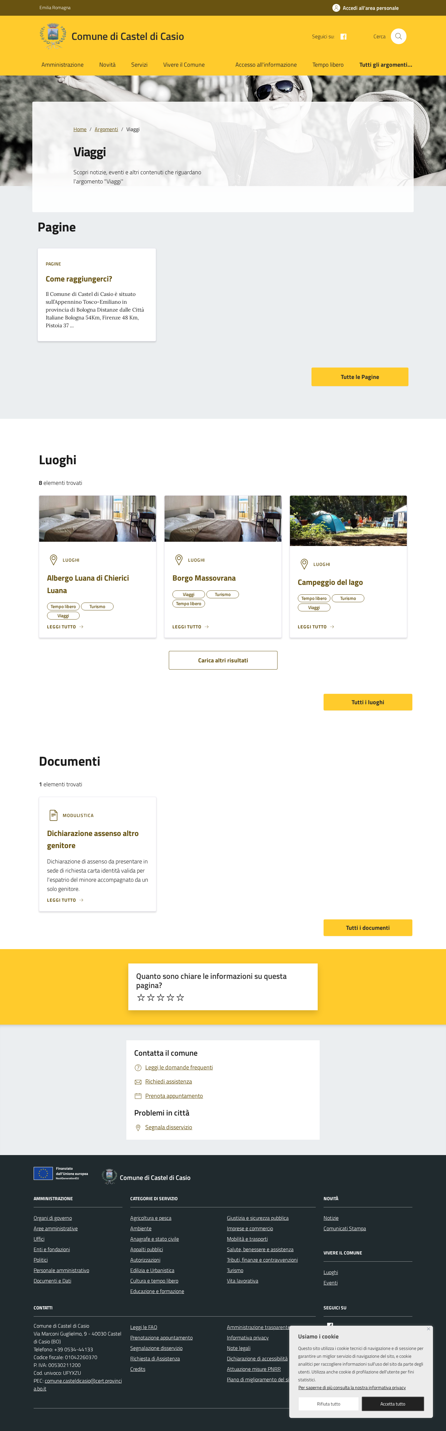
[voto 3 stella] (161, 997)
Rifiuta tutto (328, 1403)
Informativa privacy (248, 1337)
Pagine (53, 263)
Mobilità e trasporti (247, 1239)
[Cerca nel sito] (398, 36)
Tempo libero (328, 64)
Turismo (235, 1270)
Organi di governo (53, 1218)
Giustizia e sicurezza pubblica (258, 1218)
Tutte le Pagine (360, 376)
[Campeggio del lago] (348, 520)
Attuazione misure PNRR (254, 1369)
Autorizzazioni (145, 1260)
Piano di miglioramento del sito (260, 1379)
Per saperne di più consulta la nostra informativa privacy (352, 1387)
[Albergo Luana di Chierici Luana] (97, 518)
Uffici (39, 1239)
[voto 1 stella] (141, 997)
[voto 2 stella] (151, 997)
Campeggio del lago (330, 582)
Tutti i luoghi (368, 702)
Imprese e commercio (250, 1228)
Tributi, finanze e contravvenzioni (262, 1260)
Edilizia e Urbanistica (152, 1270)
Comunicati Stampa (345, 1228)
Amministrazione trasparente (258, 1327)
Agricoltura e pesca (150, 1218)
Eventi (331, 1282)
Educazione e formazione (157, 1291)
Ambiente (140, 1228)
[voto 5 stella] (180, 997)
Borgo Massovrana (204, 578)
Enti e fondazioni (52, 1249)
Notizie (331, 1218)
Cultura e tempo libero (154, 1281)
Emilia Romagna (55, 7)
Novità (107, 64)
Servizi (139, 64)
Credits (137, 1369)
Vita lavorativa (242, 1281)
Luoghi (331, 1272)
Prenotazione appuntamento (161, 1337)
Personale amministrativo (61, 1270)
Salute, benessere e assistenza (260, 1249)
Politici (41, 1260)
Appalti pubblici (146, 1249)
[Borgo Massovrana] (223, 518)
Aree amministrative (56, 1228)
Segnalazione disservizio (156, 1348)
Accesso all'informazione (266, 64)
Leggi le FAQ (143, 1327)
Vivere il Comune (184, 64)
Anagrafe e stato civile (154, 1239)
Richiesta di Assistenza (155, 1358)
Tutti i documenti (368, 927)
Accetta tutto (392, 1403)
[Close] (428, 1328)
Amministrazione (62, 64)
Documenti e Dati (52, 1281)
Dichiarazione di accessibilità (257, 1358)
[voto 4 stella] (170, 997)
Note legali (238, 1348)
